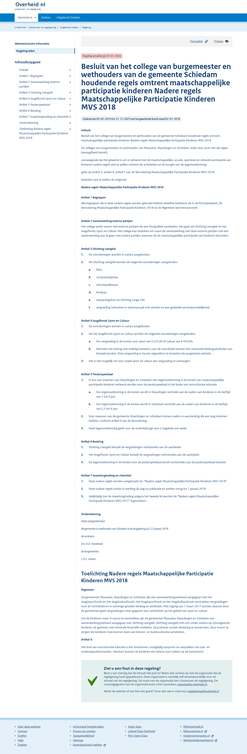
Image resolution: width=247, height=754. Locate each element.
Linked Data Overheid (141, 731)
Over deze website (29, 726)
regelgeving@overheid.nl (203, 691)
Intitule (23, 70)
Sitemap (78, 740)
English (22, 736)
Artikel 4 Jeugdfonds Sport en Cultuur (42, 98)
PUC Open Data (138, 736)
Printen (218, 41)
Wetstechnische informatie (32, 43)
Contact (22, 731)
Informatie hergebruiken (88, 726)
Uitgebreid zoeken (69, 27)
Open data (134, 726)
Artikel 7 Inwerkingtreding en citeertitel (43, 117)
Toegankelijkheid (83, 736)
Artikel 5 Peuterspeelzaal (34, 104)
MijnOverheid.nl (193, 726)
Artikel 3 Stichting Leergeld (36, 92)
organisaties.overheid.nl (192, 684)
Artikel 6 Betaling (30, 110)
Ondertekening (28, 123)
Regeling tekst (25, 51)
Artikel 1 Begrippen (31, 76)
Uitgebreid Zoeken (68, 17)
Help (21, 740)
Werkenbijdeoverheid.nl (198, 740)
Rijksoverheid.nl (193, 731)
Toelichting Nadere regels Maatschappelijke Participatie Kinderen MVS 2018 (43, 133)
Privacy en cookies (84, 731)
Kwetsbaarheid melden (87, 745)
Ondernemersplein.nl (196, 736)
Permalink (196, 41)
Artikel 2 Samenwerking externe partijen (39, 84)
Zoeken (46, 17)
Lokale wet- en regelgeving (42, 27)
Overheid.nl (25, 19)
